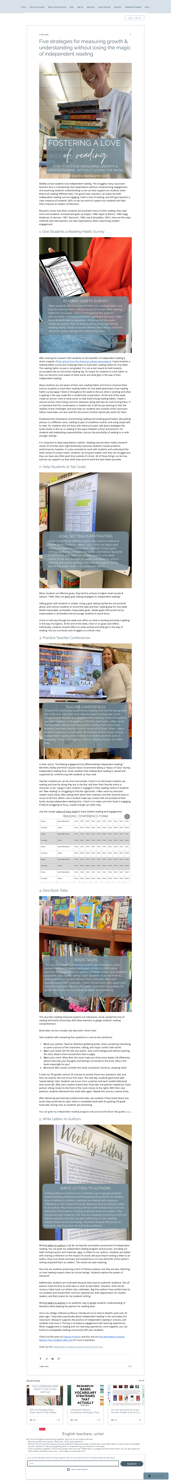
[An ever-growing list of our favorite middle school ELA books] (126, 1395)
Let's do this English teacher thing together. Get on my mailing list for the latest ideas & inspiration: (71, 1458)
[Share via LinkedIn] (52, 1358)
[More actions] (130, 34)
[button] (119, 18)
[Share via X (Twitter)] (46, 1358)
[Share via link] (59, 1358)
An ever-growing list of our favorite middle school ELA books (125, 1411)
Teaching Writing (79, 18)
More (93, 18)
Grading (64, 18)
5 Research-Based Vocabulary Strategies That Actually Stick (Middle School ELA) (84, 1411)
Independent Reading (47, 18)
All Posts (30, 18)
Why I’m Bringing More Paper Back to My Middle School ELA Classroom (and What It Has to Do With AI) (44, 1411)
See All (141, 1380)
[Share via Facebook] (40, 1358)
